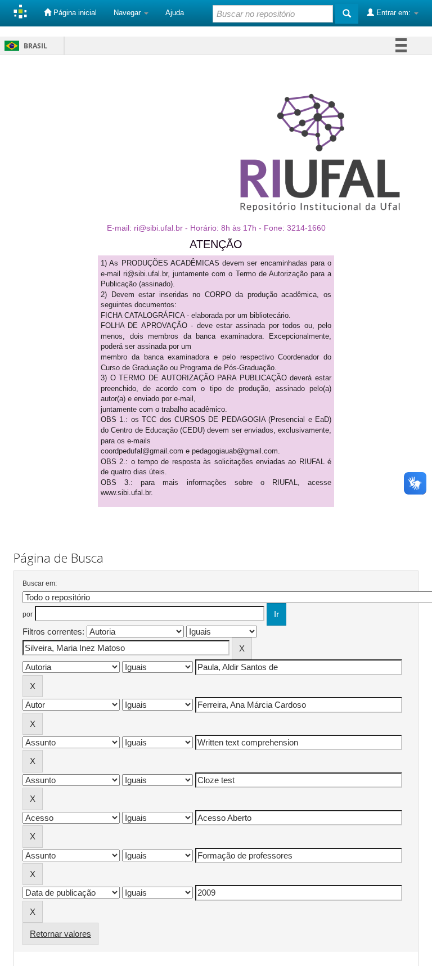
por (27, 614)
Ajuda (174, 12)
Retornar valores (60, 933)
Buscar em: (39, 583)
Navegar (128, 12)
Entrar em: (393, 12)
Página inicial (74, 12)
